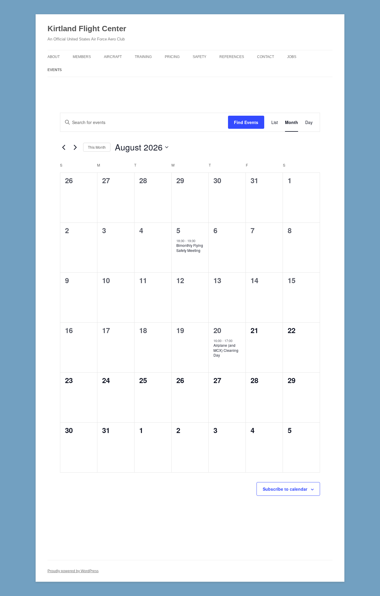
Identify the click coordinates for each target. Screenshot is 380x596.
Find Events (246, 122)
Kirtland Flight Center (87, 28)
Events (55, 70)
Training (143, 57)
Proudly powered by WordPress (73, 571)
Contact (265, 57)
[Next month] (75, 147)
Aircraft (113, 57)
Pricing (172, 57)
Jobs (291, 57)
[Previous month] (63, 147)
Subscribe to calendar (285, 489)
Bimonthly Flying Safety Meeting (189, 248)
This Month (97, 147)
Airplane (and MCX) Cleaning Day (225, 350)
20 (217, 330)
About (54, 57)
